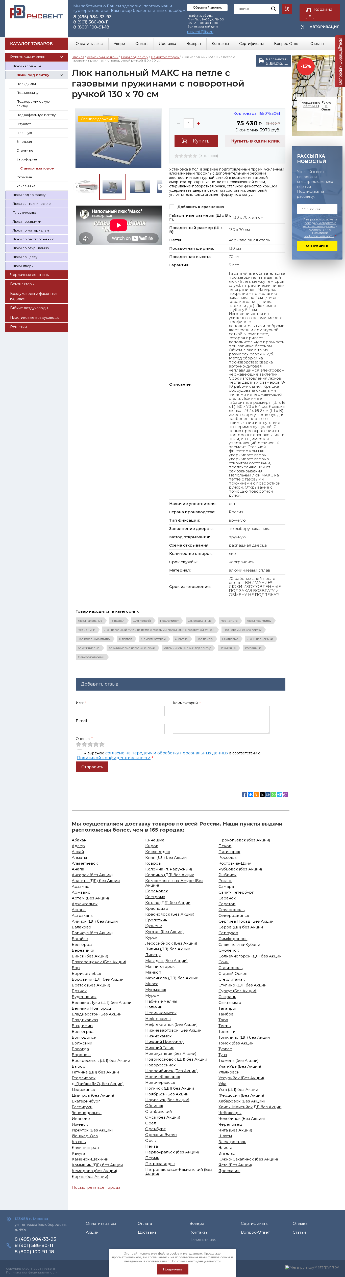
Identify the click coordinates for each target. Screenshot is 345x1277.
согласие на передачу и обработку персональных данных (166, 753)
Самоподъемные (200, 620)
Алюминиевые (89, 648)
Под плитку (205, 639)
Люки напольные (27, 66)
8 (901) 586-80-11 (91, 21)
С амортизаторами (91, 657)
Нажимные (228, 648)
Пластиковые (24, 212)
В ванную (24, 133)
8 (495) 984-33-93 (92, 16)
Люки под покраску (29, 195)
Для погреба (142, 620)
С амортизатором (37, 168)
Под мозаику (27, 93)
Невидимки (26, 84)
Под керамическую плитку (33, 103)
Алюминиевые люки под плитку (187, 648)
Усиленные (26, 186)
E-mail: (82, 721)
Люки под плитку (32, 75)
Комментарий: (187, 703)
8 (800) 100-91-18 (91, 27)
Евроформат (27, 159)
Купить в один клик (255, 141)
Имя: (81, 703)
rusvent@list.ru (200, 32)
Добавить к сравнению (200, 207)
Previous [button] (76, 187)
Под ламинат (169, 620)
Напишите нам (202, 1240)
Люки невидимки (27, 221)
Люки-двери (23, 266)
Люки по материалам (31, 230)
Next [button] (161, 187)
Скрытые (24, 177)
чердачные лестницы (316, 106)
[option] (118, 138)
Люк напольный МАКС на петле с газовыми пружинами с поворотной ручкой (159, 630)
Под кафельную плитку (36, 115)
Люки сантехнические (32, 204)
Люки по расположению (33, 239)
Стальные (24, 150)
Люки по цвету (25, 257)
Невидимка (229, 620)
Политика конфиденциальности (32, 1272)
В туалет (23, 124)
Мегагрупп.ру (326, 1267)
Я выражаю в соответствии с (320, 228)
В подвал (24, 141)
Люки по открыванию (31, 248)
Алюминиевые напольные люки (132, 648)
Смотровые (230, 639)
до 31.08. (317, 121)
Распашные (253, 648)
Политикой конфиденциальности (114, 757)
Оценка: (84, 738)
